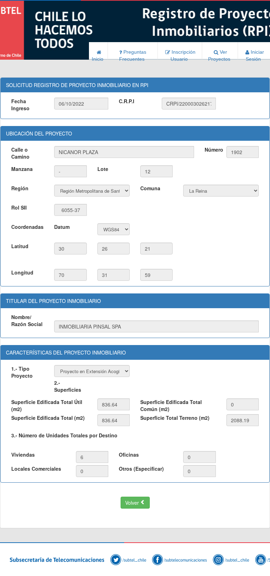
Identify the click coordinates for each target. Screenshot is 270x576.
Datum (62, 226)
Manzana (22, 168)
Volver (132, 502)
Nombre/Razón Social (27, 320)
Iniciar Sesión (255, 54)
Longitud (22, 272)
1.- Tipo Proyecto (22, 372)
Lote (102, 168)
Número (213, 149)
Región (19, 188)
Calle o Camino (20, 153)
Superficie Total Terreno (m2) (175, 417)
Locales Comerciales (36, 468)
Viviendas (23, 454)
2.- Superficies (67, 386)
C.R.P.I (126, 101)
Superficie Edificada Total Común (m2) (171, 405)
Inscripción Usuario (182, 54)
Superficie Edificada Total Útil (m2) (46, 405)
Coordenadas (27, 226)
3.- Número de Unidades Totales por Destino (64, 435)
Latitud (19, 246)
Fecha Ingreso (20, 105)
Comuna (150, 188)
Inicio (98, 58)
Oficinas (129, 454)
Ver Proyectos (220, 54)
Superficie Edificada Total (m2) (48, 417)
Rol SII (19, 207)
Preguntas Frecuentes (133, 54)
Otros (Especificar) (141, 468)
